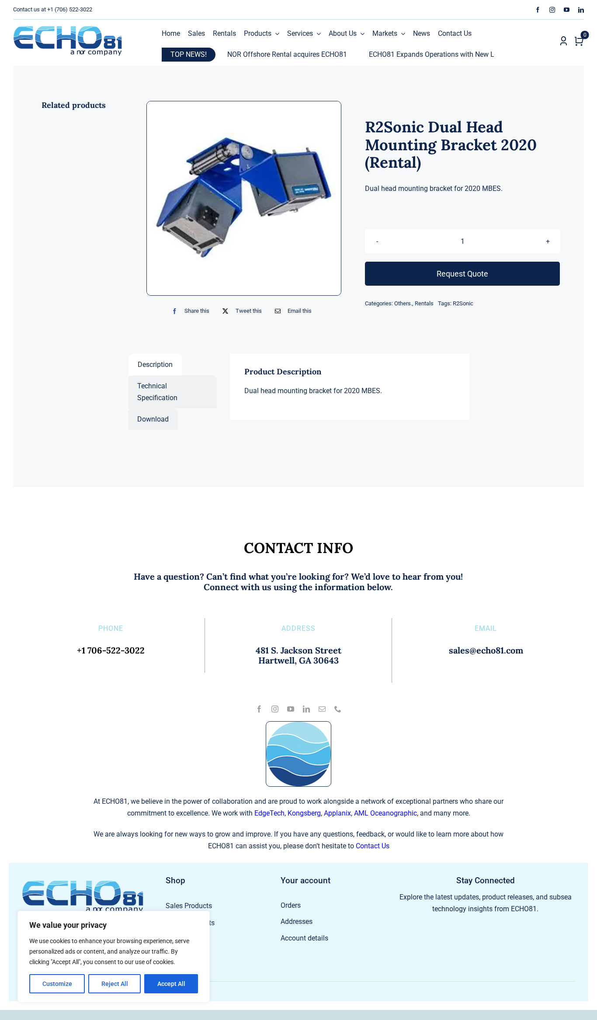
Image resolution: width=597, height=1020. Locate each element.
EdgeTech (269, 813)
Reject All (114, 983)
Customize (57, 983)
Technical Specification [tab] (157, 392)
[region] (113, 957)
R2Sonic (463, 303)
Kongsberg (304, 813)
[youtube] (566, 10)
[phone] (337, 708)
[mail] (322, 708)
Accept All (171, 983)
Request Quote (462, 273)
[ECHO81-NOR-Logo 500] (67, 29)
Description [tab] (155, 364)
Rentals (424, 303)
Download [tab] (153, 419)
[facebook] (538, 10)
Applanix (337, 813)
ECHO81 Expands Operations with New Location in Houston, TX (437, 54)
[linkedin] (581, 10)
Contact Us (372, 846)
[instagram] (552, 10)
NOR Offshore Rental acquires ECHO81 (257, 54)
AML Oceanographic (385, 813)
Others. (403, 303)
